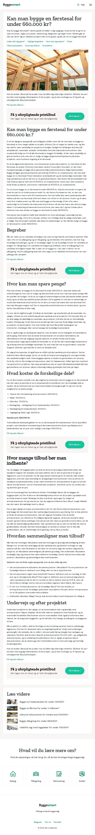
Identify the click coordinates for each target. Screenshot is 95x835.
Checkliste (47, 45)
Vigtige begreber (35, 41)
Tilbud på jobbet (14, 45)
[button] (90, 4)
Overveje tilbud (32, 45)
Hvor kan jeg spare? (55, 41)
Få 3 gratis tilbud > (15, 105)
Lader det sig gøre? (16, 41)
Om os (48, 822)
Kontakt (57, 822)
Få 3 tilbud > (75, 116)
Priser (69, 41)
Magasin (38, 822)
